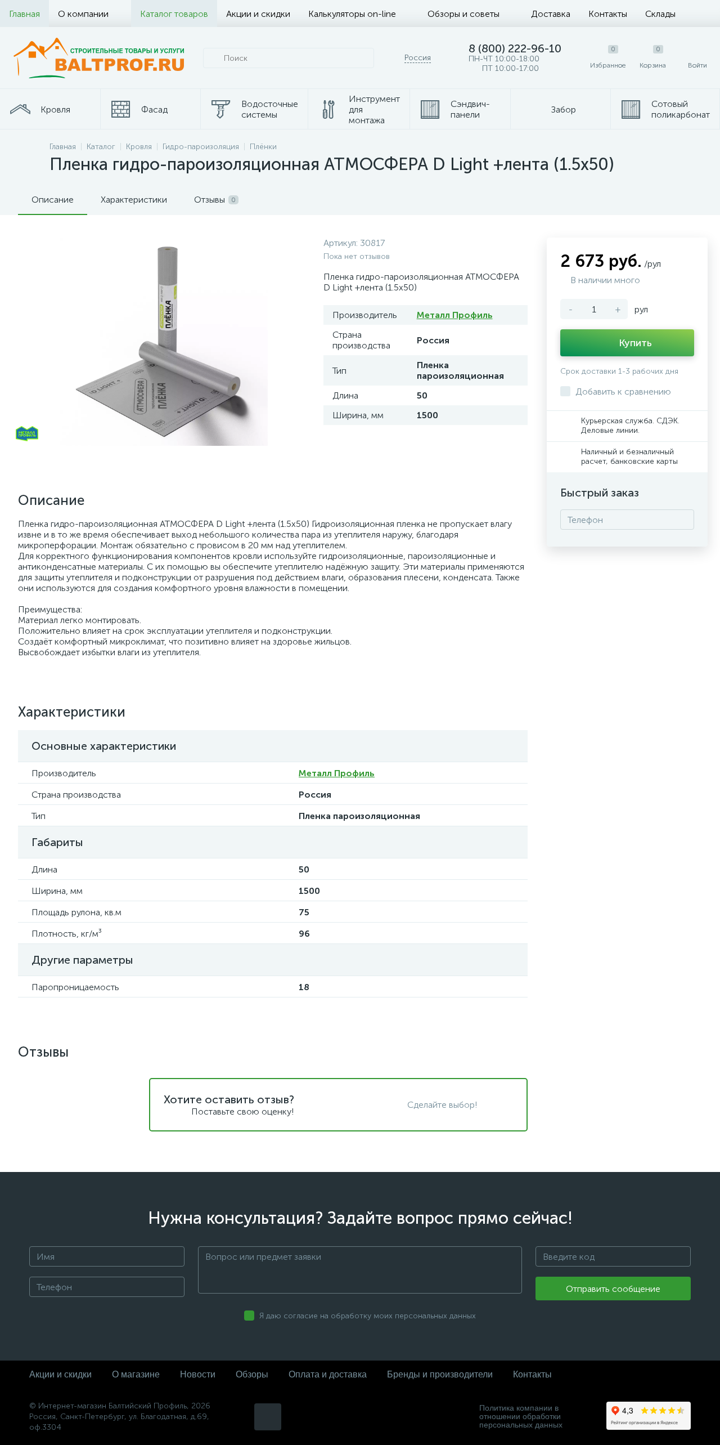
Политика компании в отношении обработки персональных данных (520, 1416)
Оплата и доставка (328, 1374)
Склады (660, 13)
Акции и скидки (258, 13)
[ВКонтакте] (267, 1416)
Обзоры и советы (464, 13)
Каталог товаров (174, 13)
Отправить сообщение (613, 1288)
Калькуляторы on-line (352, 13)
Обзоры (252, 1374)
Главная (24, 13)
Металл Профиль (455, 315)
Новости (197, 1374)
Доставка (550, 13)
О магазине (136, 1374)
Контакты (607, 13)
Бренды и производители (440, 1374)
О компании (83, 13)
